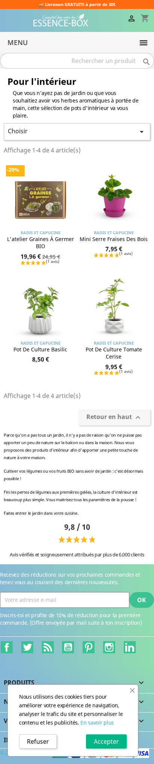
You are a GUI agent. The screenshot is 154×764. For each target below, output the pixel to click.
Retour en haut (114, 417)
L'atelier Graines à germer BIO (40, 242)
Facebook (7, 647)
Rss (48, 647)
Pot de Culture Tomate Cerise (114, 353)
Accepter (106, 741)
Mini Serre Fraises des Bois (114, 239)
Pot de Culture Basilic (40, 349)
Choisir (77, 131)
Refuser (38, 741)
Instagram (109, 647)
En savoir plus (97, 722)
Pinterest (89, 647)
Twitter (27, 647)
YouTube (68, 647)
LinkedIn (130, 647)
